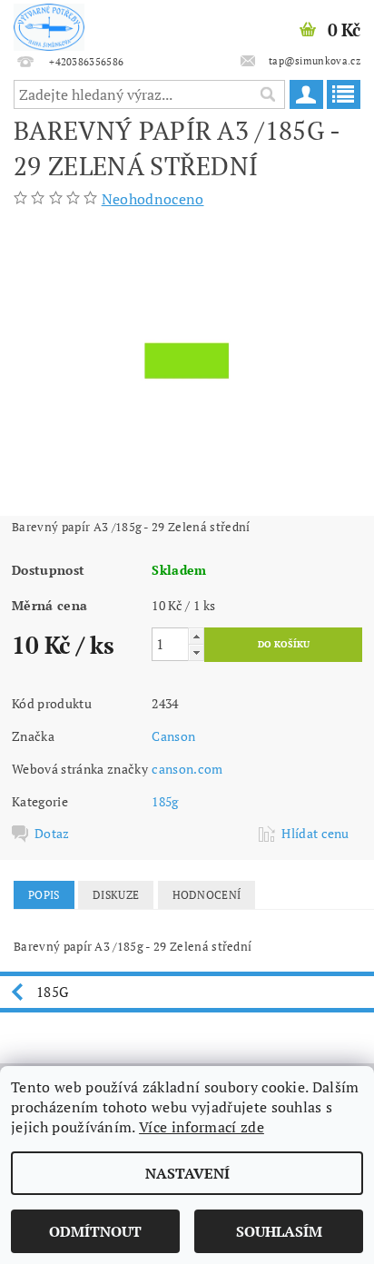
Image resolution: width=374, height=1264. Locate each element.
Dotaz (52, 833)
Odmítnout (95, 1231)
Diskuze (116, 895)
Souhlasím (279, 1231)
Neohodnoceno (153, 199)
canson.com (187, 768)
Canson (173, 736)
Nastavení (187, 1173)
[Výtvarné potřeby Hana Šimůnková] (49, 23)
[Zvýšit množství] (196, 636)
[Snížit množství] (196, 652)
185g (165, 801)
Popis (44, 895)
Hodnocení (206, 895)
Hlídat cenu (315, 833)
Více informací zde (201, 1127)
